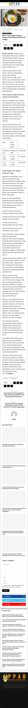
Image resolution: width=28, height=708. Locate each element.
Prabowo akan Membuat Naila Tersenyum (13, 704)
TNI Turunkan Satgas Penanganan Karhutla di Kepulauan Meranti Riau (14, 620)
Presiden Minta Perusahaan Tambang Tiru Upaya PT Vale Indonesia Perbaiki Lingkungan (14, 405)
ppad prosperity (13, 378)
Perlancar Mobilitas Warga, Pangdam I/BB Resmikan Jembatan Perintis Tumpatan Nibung (13, 635)
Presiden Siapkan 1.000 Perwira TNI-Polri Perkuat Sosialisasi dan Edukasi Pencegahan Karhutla (13, 648)
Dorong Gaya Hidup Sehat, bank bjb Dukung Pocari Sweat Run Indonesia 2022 (13, 554)
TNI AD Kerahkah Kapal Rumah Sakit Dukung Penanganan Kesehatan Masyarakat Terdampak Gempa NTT (12, 654)
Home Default (6, 696)
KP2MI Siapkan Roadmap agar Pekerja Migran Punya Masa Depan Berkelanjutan (13, 615)
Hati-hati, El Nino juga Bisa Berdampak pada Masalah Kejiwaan (12, 445)
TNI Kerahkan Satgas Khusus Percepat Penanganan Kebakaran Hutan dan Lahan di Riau (14, 642)
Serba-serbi (9, 33)
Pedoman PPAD (6, 698)
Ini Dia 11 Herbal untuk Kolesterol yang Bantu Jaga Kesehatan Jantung (13, 487)
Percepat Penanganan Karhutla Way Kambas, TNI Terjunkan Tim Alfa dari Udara (14, 625)
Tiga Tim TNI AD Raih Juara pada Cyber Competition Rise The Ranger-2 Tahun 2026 (13, 630)
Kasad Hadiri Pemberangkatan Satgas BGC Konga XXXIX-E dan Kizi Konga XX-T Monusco (14, 395)
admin (4, 41)
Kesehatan (4, 33)
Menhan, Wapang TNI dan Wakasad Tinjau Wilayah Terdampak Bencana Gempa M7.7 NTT (13, 665)
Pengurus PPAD (6, 700)
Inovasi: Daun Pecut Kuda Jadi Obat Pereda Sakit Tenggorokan (13, 466)
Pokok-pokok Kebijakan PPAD (10, 702)
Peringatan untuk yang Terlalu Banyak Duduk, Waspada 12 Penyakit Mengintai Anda (13, 533)
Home (4, 693)
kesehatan (5, 378)
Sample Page (6, 706)
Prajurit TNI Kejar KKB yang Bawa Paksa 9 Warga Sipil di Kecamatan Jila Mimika (13, 660)
